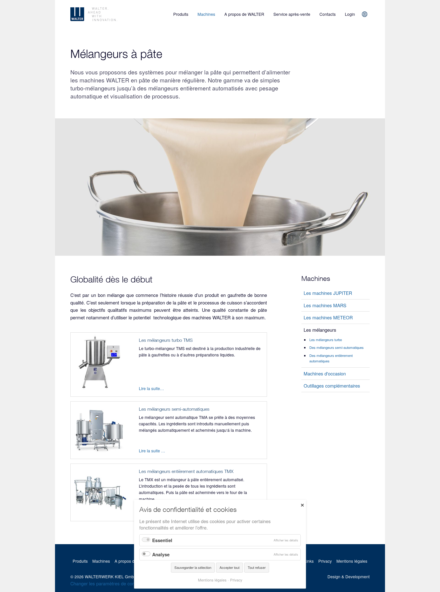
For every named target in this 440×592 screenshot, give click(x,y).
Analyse (161, 554)
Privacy (325, 561)
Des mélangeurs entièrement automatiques (331, 358)
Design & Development (348, 576)
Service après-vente (291, 14)
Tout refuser (257, 567)
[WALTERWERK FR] (106, 14)
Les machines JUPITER (328, 293)
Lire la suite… (151, 388)
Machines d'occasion (325, 373)
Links (309, 561)
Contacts (327, 14)
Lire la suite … (152, 451)
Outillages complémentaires (332, 385)
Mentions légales (351, 561)
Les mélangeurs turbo (325, 339)
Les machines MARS (325, 305)
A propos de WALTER (244, 14)
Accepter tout (229, 567)
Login (350, 14)
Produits (180, 14)
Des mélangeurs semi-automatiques (336, 347)
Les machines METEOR (328, 317)
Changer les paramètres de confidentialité (112, 583)
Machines (206, 14)
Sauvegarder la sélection (192, 567)
